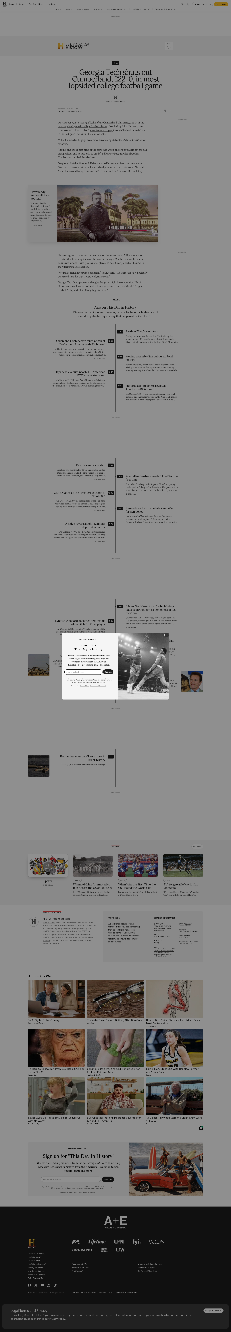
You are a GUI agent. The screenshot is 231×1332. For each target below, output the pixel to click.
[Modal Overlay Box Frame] (115, 666)
